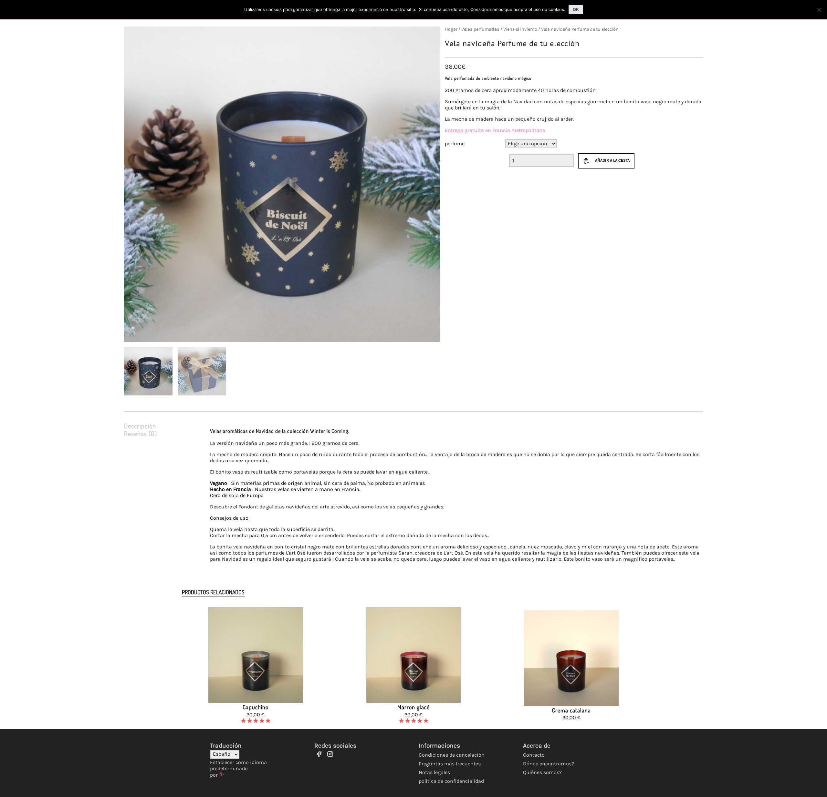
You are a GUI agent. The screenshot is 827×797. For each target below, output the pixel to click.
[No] (819, 9)
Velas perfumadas (480, 29)
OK (576, 9)
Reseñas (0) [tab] (140, 433)
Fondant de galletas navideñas (274, 507)
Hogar (451, 29)
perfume (455, 143)
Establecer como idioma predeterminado (238, 765)
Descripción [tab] (140, 426)
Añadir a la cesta (612, 160)
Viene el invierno (520, 29)
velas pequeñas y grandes (413, 507)
